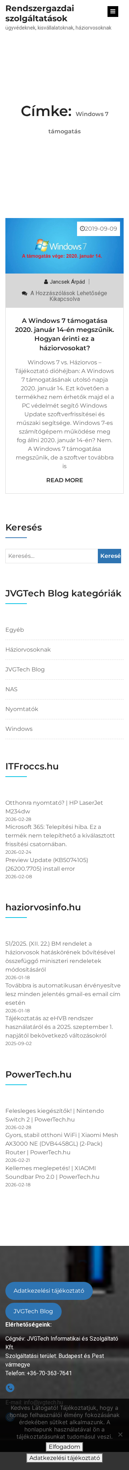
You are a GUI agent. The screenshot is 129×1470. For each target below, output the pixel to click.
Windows (19, 728)
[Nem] (120, 1434)
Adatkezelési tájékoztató (49, 1290)
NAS (11, 689)
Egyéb (14, 629)
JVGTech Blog (25, 669)
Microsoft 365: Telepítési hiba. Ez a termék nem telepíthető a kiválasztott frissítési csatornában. (60, 835)
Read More (64, 480)
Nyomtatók (21, 709)
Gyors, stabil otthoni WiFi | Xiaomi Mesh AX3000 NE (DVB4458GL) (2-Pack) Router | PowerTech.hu (61, 1144)
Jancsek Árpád (67, 282)
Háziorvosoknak (28, 649)
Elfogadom (64, 1446)
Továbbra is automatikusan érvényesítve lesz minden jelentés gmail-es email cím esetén (63, 994)
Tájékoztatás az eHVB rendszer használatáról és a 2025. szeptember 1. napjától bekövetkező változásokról (59, 1027)
